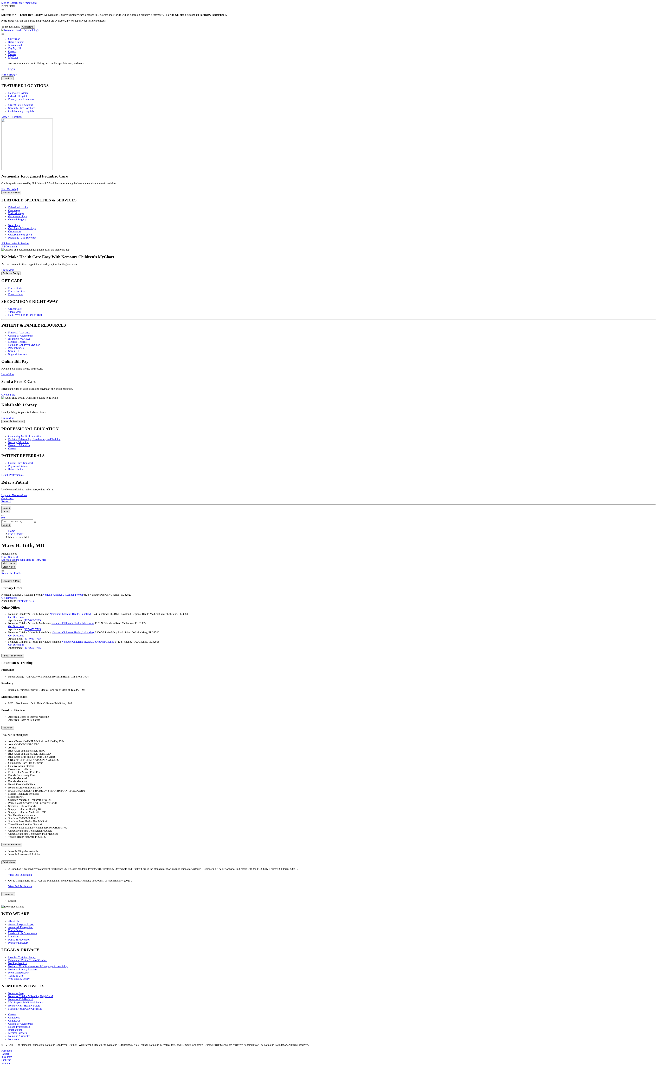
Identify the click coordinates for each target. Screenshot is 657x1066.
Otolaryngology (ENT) (20, 234)
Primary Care (15, 294)
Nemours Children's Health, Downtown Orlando (88, 641)
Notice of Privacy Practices (22, 969)
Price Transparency (18, 972)
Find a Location (16, 291)
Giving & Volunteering (20, 335)
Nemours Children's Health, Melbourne (72, 623)
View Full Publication (20, 874)
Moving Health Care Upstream (25, 1008)
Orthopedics (14, 231)
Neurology (14, 225)
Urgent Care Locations (20, 104)
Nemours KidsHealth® (20, 999)
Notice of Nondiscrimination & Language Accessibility (38, 966)
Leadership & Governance (22, 933)
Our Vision (14, 38)
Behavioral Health (18, 207)
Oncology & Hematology (22, 228)
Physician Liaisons (18, 466)
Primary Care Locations (21, 99)
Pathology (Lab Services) (22, 237)
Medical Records (17, 341)
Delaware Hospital (18, 92)
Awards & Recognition (20, 927)
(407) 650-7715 (25, 600)
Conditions (14, 1017)
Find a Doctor (15, 288)
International (15, 45)
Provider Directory (18, 942)
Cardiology (14, 210)
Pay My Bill (14, 48)
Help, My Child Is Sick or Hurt (25, 314)
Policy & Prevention (19, 939)
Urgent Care (15, 308)
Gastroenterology (17, 216)
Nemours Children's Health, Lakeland (70, 614)
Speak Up (13, 351)
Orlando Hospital (17, 96)
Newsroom (14, 1039)
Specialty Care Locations (21, 108)
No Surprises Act (17, 963)
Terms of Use (15, 975)
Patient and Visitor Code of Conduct (27, 960)
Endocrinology (16, 213)
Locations (13, 936)
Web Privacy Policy (19, 978)
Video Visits (14, 311)
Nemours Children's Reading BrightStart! (30, 996)
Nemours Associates (19, 1036)
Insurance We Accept (19, 338)
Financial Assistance (19, 332)
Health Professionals (19, 1026)
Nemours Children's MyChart (24, 344)
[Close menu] (2, 34)
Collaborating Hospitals (21, 111)
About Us (13, 921)
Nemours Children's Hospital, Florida (62, 594)
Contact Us (14, 1020)
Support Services (17, 354)
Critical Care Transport (20, 463)
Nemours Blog (16, 993)
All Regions (27, 26)
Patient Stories (16, 347)
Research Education (19, 445)
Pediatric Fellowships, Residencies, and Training (34, 439)
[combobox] (17, 521)
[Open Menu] (2, 515)
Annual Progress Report (21, 924)
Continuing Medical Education (24, 436)
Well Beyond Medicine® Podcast (26, 1002)
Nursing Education (18, 442)
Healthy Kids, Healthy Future (24, 1005)
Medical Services (17, 1032)
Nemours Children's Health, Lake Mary (73, 632)
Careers (12, 51)
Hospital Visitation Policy (22, 957)
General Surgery (17, 219)
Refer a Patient (16, 42)
